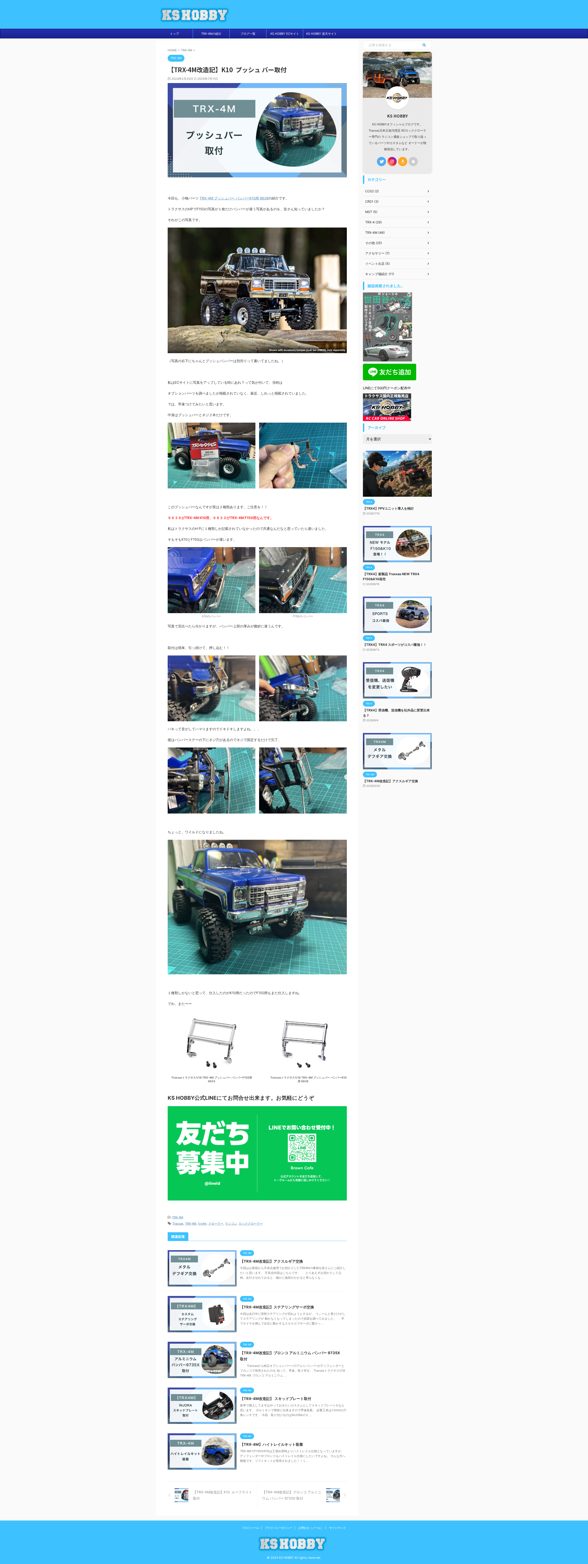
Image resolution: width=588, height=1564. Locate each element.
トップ (174, 33)
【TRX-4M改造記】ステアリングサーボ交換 (277, 1307)
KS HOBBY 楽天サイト (321, 33)
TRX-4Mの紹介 (211, 33)
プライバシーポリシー (278, 1527)
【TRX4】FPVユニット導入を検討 (388, 508)
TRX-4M (177, 1217)
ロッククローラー (251, 1223)
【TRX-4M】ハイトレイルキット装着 (271, 1444)
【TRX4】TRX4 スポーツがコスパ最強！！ (395, 644)
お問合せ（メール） (310, 1527)
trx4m (202, 1223)
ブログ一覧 (247, 33)
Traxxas (177, 1223)
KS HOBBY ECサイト (284, 33)
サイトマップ (337, 1527)
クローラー (215, 1223)
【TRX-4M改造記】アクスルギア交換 (271, 1261)
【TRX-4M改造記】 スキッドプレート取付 (275, 1398)
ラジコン (231, 1223)
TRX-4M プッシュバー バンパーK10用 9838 (234, 198)
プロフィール (250, 1527)
